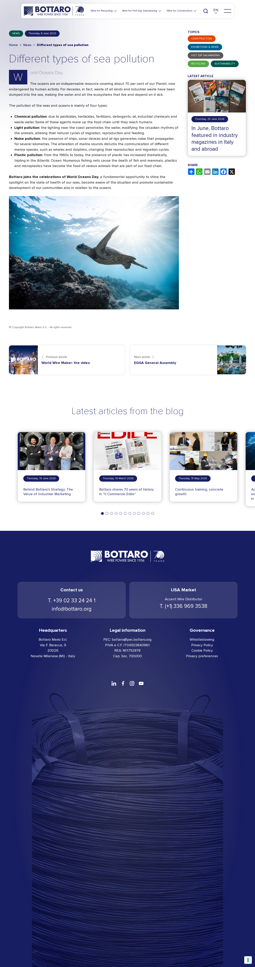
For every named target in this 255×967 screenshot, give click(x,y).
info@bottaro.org (71, 609)
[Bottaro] (54, 11)
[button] (216, 11)
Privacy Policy (202, 645)
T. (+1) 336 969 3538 (183, 606)
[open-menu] (227, 11)
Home (13, 45)
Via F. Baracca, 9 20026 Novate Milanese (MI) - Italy (53, 650)
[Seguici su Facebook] (123, 683)
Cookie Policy (202, 650)
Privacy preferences (202, 656)
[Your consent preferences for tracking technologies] (248, 960)
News (16, 33)
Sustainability (225, 64)
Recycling (198, 64)
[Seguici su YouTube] (141, 683)
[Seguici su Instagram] (132, 683)
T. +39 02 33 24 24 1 (71, 600)
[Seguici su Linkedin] (113, 683)
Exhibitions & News (205, 47)
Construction (201, 38)
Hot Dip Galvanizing (205, 55)
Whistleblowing (202, 639)
